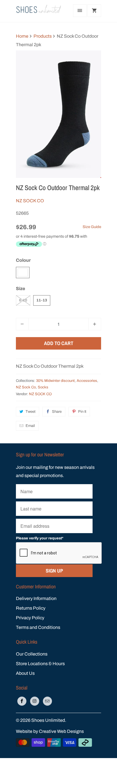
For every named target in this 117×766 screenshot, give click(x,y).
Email (30, 426)
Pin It (82, 412)
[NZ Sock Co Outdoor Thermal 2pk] (58, 114)
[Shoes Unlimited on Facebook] (21, 701)
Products (43, 36)
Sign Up (54, 570)
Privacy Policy (30, 617)
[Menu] (80, 10)
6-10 (23, 300)
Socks (43, 387)
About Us (25, 673)
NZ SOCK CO (30, 200)
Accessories (87, 381)
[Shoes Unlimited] (38, 11)
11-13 (41, 300)
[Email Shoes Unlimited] (47, 701)
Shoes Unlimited (48, 720)
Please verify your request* (39, 538)
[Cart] (94, 10)
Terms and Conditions (38, 627)
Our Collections (31, 654)
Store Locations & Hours (40, 663)
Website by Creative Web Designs (50, 731)
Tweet (30, 412)
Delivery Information (36, 598)
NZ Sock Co (26, 387)
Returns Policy (30, 608)
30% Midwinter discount (55, 381)
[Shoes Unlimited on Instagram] (34, 701)
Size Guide (92, 227)
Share (57, 412)
